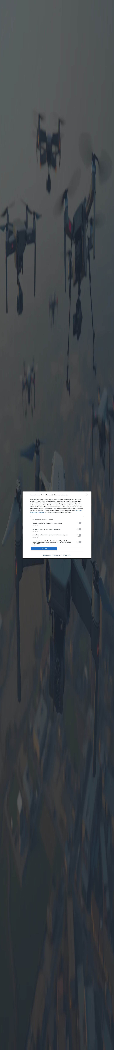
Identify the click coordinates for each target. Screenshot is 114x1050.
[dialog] (57, 525)
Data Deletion (47, 555)
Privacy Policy (67, 555)
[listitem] (57, 519)
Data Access (57, 555)
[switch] (79, 523)
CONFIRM (44, 548)
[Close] (88, 495)
